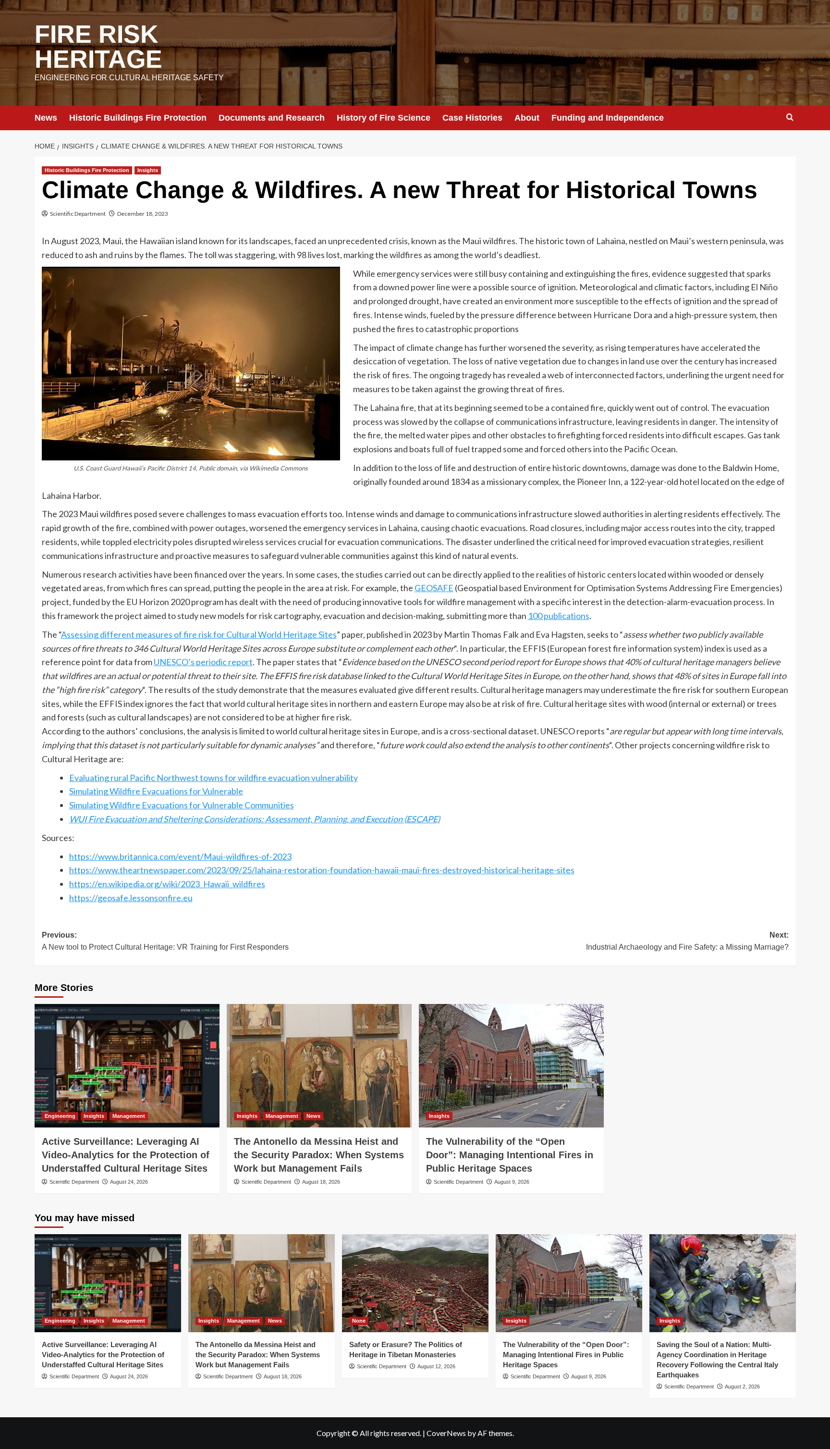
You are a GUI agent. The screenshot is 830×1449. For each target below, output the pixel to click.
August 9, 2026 (511, 1182)
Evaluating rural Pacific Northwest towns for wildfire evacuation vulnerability (213, 777)
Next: (687, 941)
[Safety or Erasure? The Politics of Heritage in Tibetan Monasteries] (415, 1283)
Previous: (165, 941)
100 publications (558, 615)
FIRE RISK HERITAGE (98, 46)
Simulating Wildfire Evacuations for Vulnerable (156, 791)
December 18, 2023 (142, 213)
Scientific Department (78, 213)
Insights (147, 170)
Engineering (60, 1116)
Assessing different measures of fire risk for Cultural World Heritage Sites (199, 634)
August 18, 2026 (321, 1182)
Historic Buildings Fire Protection (138, 118)
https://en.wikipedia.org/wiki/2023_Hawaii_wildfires (167, 884)
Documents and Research (272, 118)
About (526, 118)
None (359, 1321)
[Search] (790, 117)
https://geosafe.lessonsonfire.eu (131, 897)
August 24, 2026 (129, 1182)
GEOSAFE (434, 587)
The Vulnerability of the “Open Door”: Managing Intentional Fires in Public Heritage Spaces (509, 1155)
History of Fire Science (383, 118)
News (46, 118)
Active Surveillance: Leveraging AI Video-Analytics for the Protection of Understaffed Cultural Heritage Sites (125, 1155)
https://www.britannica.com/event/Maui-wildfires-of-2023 (180, 856)
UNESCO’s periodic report (203, 661)
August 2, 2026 (742, 1386)
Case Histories (472, 118)
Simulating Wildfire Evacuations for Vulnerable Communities (181, 805)
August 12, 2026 (436, 1366)
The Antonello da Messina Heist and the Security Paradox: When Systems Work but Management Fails (319, 1155)
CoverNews (446, 1432)
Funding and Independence (607, 118)
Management (128, 1116)
